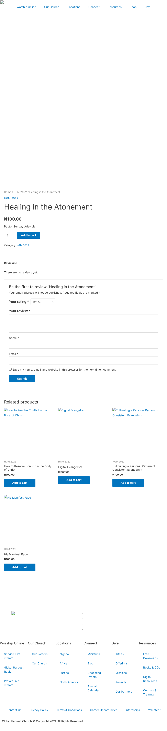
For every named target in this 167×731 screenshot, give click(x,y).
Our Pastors (39, 654)
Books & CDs (151, 667)
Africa (63, 663)
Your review (20, 311)
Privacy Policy (39, 710)
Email (13, 353)
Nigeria (64, 654)
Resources (115, 7)
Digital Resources (150, 679)
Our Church (51, 7)
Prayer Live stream (11, 683)
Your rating (19, 302)
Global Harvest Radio (13, 669)
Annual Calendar (93, 688)
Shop (133, 7)
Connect (94, 7)
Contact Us (14, 710)
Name (14, 338)
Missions (121, 672)
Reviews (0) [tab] (12, 263)
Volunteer (154, 710)
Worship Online (26, 7)
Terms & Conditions (69, 710)
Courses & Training (150, 692)
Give (148, 7)
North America (69, 682)
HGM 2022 (20, 192)
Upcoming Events (94, 675)
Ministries (94, 654)
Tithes (119, 654)
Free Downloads (150, 656)
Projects (120, 682)
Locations (73, 7)
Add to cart (28, 235)
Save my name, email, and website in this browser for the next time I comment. (64, 369)
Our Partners (123, 691)
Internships (132, 710)
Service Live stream (12, 656)
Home (7, 192)
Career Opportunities (103, 710)
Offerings (121, 663)
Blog (90, 663)
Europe (64, 672)
